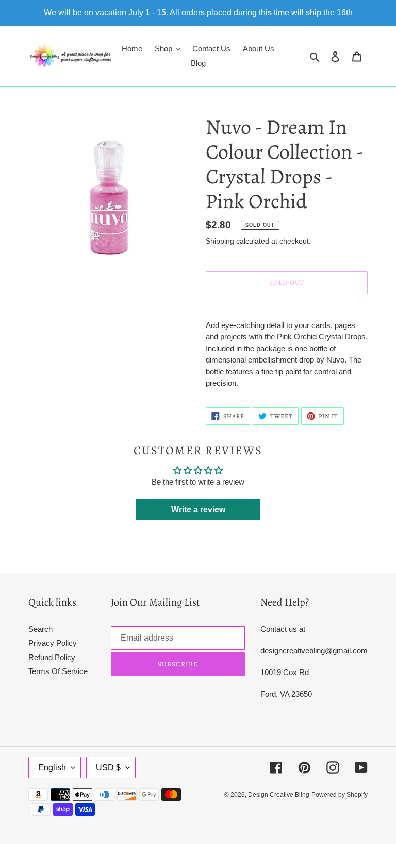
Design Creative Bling (278, 794)
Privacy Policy (52, 643)
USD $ (108, 767)
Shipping (220, 241)
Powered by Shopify (339, 794)
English (52, 767)
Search (40, 629)
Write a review (198, 509)
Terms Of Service (58, 671)
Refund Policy (51, 657)
